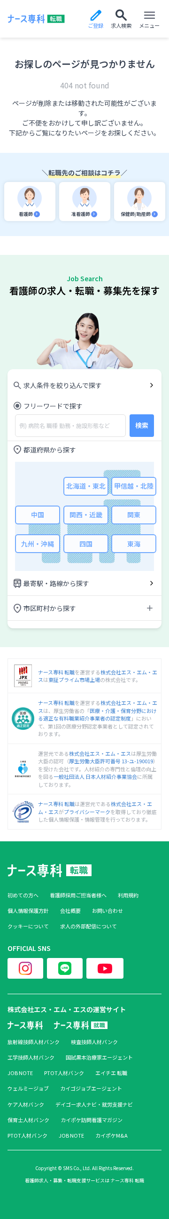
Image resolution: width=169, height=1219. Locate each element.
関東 (133, 514)
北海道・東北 (86, 486)
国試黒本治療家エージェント (99, 1057)
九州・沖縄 (37, 543)
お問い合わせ (107, 911)
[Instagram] (25, 968)
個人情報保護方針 (28, 911)
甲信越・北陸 (134, 486)
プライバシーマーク (87, 811)
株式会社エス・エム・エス (100, 753)
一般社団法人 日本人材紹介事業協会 (95, 776)
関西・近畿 (85, 514)
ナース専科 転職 (56, 672)
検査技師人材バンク (94, 1042)
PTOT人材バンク (64, 1073)
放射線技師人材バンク (34, 1042)
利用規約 (128, 895)
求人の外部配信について (88, 926)
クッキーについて (28, 926)
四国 (85, 543)
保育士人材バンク (28, 1120)
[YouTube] (104, 968)
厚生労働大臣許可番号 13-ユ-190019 (111, 761)
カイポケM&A (111, 1135)
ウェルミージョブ (28, 1088)
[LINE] (65, 968)
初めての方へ (23, 895)
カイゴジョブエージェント (91, 1088)
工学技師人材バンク (31, 1057)
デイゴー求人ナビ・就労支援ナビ (94, 1104)
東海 (133, 543)
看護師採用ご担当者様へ (78, 895)
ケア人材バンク (26, 1104)
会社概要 (70, 911)
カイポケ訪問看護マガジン (92, 1120)
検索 (141, 425)
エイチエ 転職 (111, 1073)
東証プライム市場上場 (74, 679)
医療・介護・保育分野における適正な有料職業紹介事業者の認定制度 (97, 714)
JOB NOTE (20, 1073)
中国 (37, 514)
